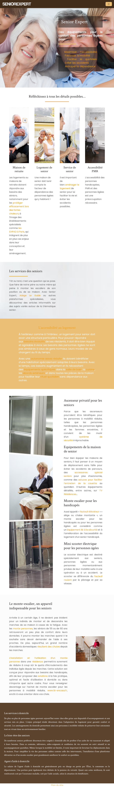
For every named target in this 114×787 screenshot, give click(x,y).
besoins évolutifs (34, 341)
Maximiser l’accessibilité (80, 52)
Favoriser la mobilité (77, 55)
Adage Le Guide (30, 295)
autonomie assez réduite (46, 358)
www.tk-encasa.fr (57, 690)
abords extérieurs (34, 373)
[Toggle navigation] (109, 4)
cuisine (90, 369)
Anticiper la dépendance (80, 66)
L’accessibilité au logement (57, 327)
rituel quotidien (49, 376)
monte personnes (23, 628)
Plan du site (57, 785)
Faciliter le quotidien (82, 59)
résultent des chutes (48, 646)
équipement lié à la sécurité (82, 529)
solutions (43, 676)
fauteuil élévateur (89, 511)
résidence (37, 661)
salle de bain (74, 369)
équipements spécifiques (39, 369)
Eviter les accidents (77, 62)
